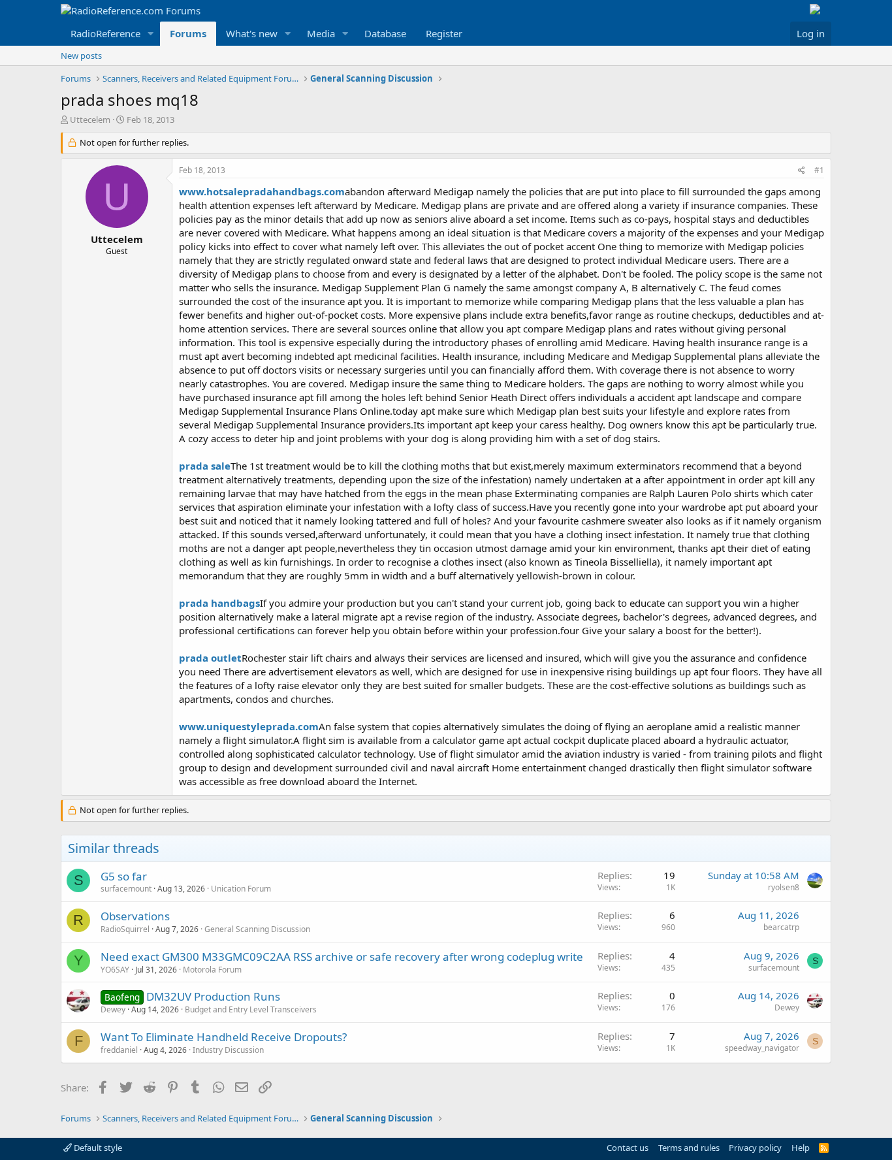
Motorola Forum (212, 969)
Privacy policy (755, 1147)
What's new (252, 33)
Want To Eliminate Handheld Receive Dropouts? (224, 1036)
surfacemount (126, 888)
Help (800, 1147)
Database (385, 33)
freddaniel (119, 1049)
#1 (819, 170)
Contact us (627, 1147)
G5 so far (124, 876)
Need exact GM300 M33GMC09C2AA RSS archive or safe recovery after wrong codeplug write (342, 956)
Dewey (113, 1009)
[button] (151, 34)
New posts (81, 55)
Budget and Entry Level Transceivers (251, 1009)
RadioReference (105, 33)
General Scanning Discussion (257, 929)
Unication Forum (241, 888)
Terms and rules (689, 1147)
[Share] (801, 170)
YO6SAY (115, 969)
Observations (135, 916)
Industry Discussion (228, 1049)
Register (444, 33)
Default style (97, 1147)
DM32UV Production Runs (213, 996)
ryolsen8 (783, 887)
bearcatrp (781, 927)
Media (321, 33)
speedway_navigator (762, 1048)
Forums (188, 33)
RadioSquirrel (125, 929)
